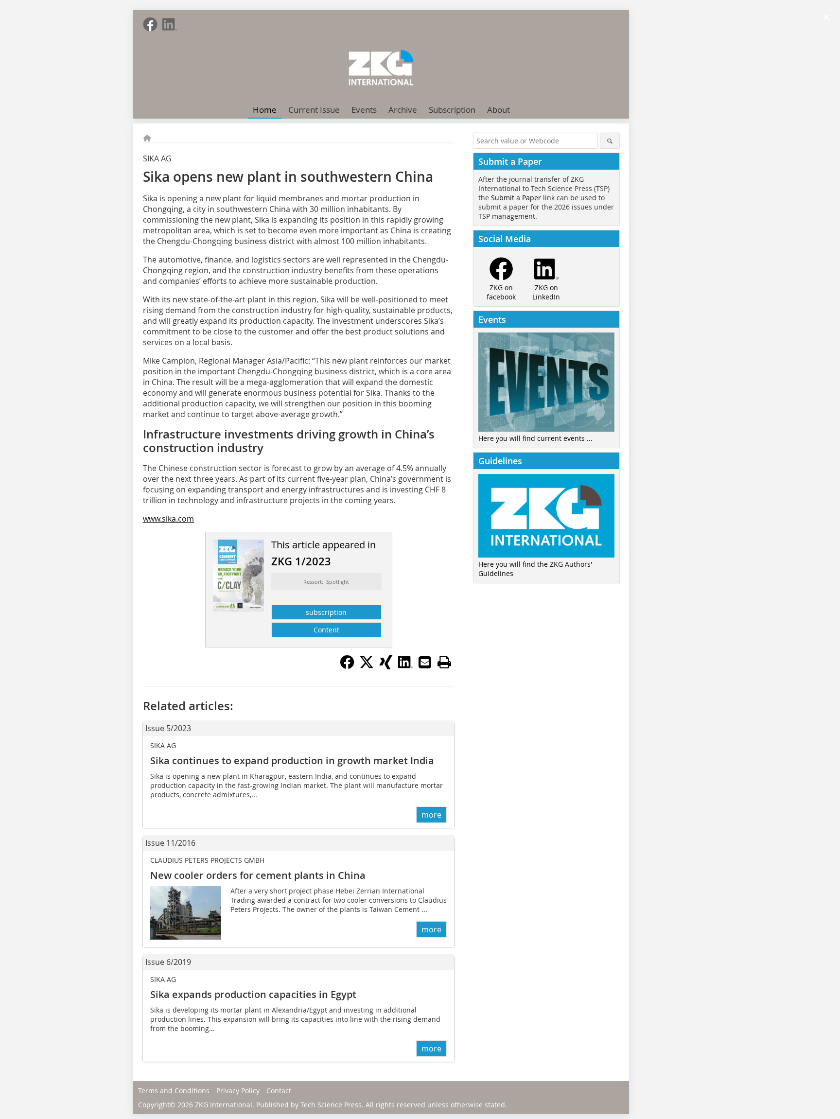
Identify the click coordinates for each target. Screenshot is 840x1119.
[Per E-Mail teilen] (425, 662)
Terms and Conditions (174, 1090)
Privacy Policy (238, 1090)
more (431, 814)
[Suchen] (609, 140)
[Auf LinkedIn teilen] (405, 666)
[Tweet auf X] (366, 666)
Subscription (452, 109)
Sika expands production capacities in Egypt (253, 994)
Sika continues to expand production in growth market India (292, 760)
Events (364, 109)
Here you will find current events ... (535, 438)
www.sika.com (168, 518)
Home (265, 109)
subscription (326, 612)
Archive (402, 109)
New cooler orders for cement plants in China (258, 875)
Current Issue (314, 109)
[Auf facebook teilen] (347, 666)
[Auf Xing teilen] (386, 666)
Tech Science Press (331, 1104)
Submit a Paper (516, 197)
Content (326, 629)
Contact (278, 1090)
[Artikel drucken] (444, 662)
